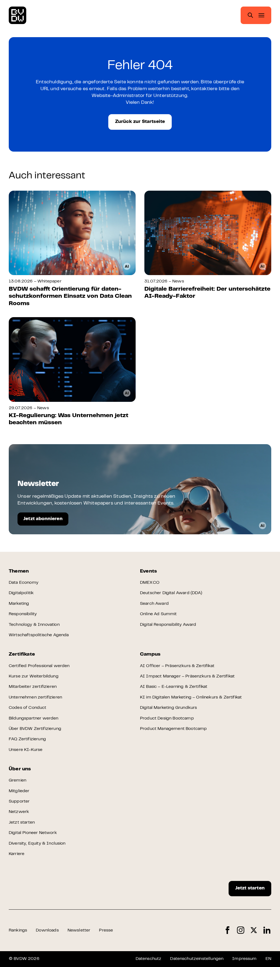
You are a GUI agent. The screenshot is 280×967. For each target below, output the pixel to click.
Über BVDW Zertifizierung (35, 729)
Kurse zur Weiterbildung (34, 676)
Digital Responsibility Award (168, 625)
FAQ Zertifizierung (27, 739)
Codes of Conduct (27, 708)
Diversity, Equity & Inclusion (37, 843)
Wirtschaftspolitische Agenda (39, 635)
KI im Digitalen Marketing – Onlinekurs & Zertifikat (191, 697)
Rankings (18, 930)
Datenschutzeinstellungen (196, 959)
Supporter (19, 801)
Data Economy (23, 583)
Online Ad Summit (158, 614)
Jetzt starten (22, 822)
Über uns (20, 769)
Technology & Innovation (34, 625)
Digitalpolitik (21, 593)
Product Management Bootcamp (173, 729)
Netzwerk (19, 812)
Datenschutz (149, 959)
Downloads (47, 930)
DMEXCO (149, 583)
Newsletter (79, 930)
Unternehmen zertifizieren (35, 697)
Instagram (240, 930)
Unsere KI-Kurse (25, 750)
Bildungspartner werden (34, 718)
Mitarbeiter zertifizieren (33, 687)
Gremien (17, 780)
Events (148, 571)
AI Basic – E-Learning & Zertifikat (173, 687)
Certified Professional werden (39, 666)
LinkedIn (266, 930)
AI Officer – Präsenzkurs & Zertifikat (177, 666)
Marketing (19, 604)
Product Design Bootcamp (167, 718)
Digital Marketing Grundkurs (168, 708)
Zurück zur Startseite (140, 122)
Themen (19, 571)
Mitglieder (19, 791)
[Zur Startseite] (17, 15)
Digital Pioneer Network (33, 833)
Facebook (227, 930)
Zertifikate (22, 654)
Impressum (244, 959)
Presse (106, 930)
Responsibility (23, 614)
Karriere (16, 854)
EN (268, 959)
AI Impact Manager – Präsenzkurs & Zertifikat (187, 676)
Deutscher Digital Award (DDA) (171, 593)
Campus (150, 654)
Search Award (154, 604)
